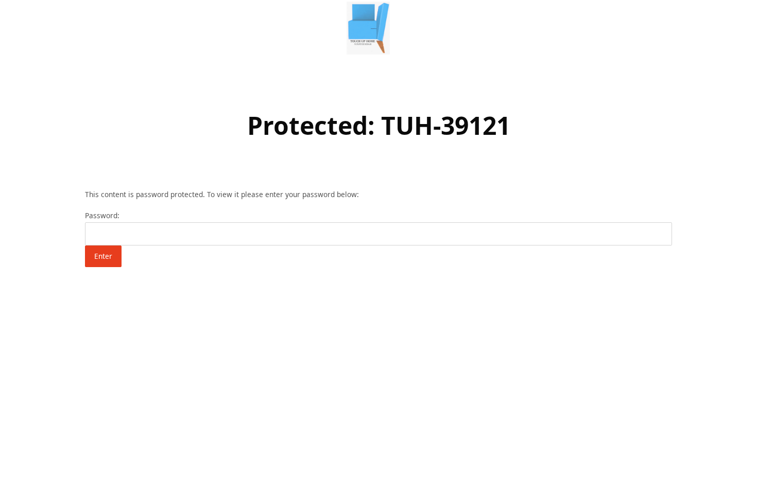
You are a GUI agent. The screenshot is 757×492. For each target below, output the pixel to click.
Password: (102, 215)
